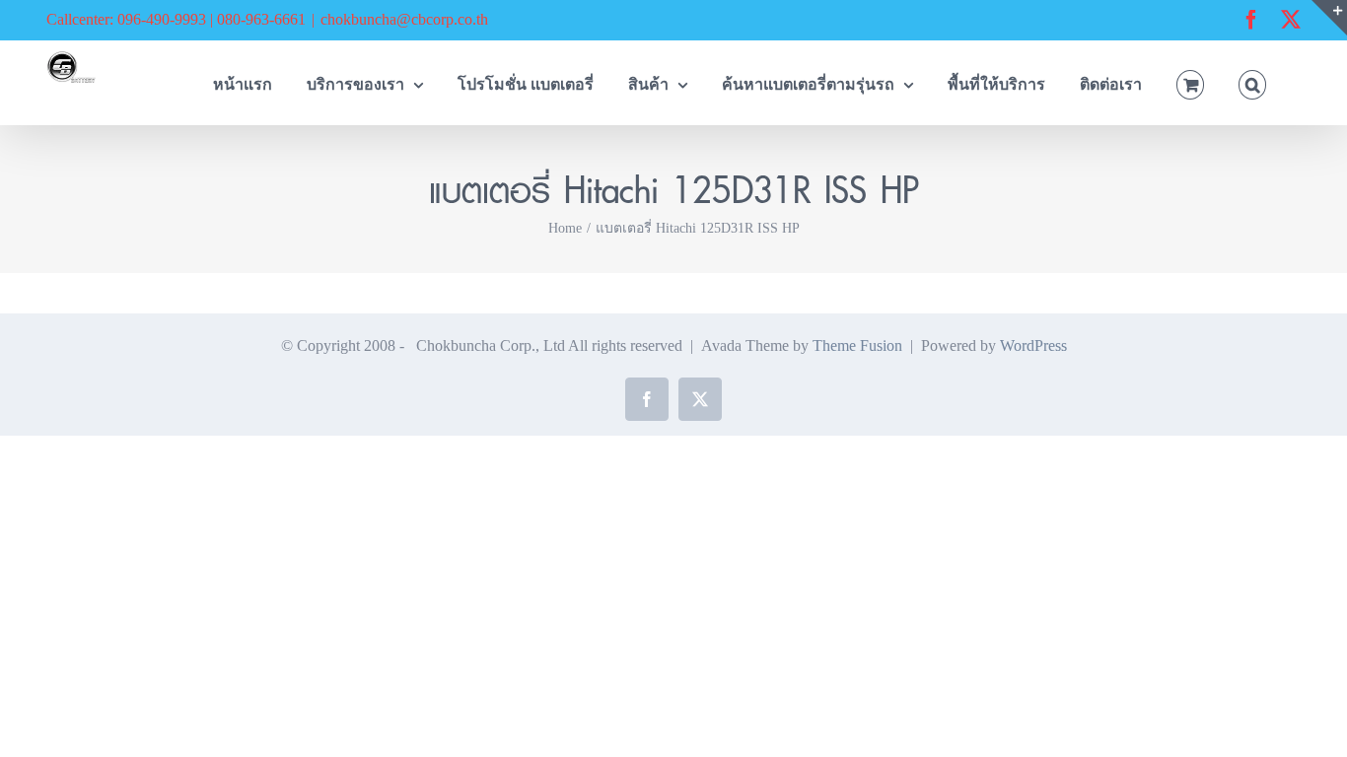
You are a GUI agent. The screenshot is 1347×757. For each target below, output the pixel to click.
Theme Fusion (857, 345)
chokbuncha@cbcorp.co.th (404, 19)
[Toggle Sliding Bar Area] (1329, 17)
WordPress (1033, 345)
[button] (1252, 82)
